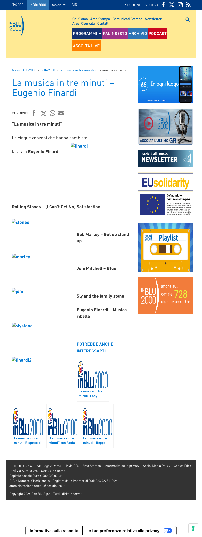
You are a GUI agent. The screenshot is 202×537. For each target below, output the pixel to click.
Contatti (103, 23)
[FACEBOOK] (163, 5)
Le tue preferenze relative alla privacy (122, 530)
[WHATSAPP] (53, 112)
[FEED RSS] (188, 5)
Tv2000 (18, 4)
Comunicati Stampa (127, 19)
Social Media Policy (156, 466)
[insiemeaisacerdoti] (3, 272)
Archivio (138, 33)
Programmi (85, 33)
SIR (74, 4)
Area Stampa (100, 19)
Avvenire (59, 4)
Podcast (158, 33)
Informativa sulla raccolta (54, 530)
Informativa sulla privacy (121, 466)
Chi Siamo (80, 19)
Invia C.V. (72, 466)
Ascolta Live (86, 46)
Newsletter (153, 19)
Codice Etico (182, 466)
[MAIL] (61, 112)
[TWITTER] (172, 5)
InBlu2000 (38, 4)
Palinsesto (115, 33)
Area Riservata (83, 23)
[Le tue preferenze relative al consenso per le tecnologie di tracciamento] (193, 528)
